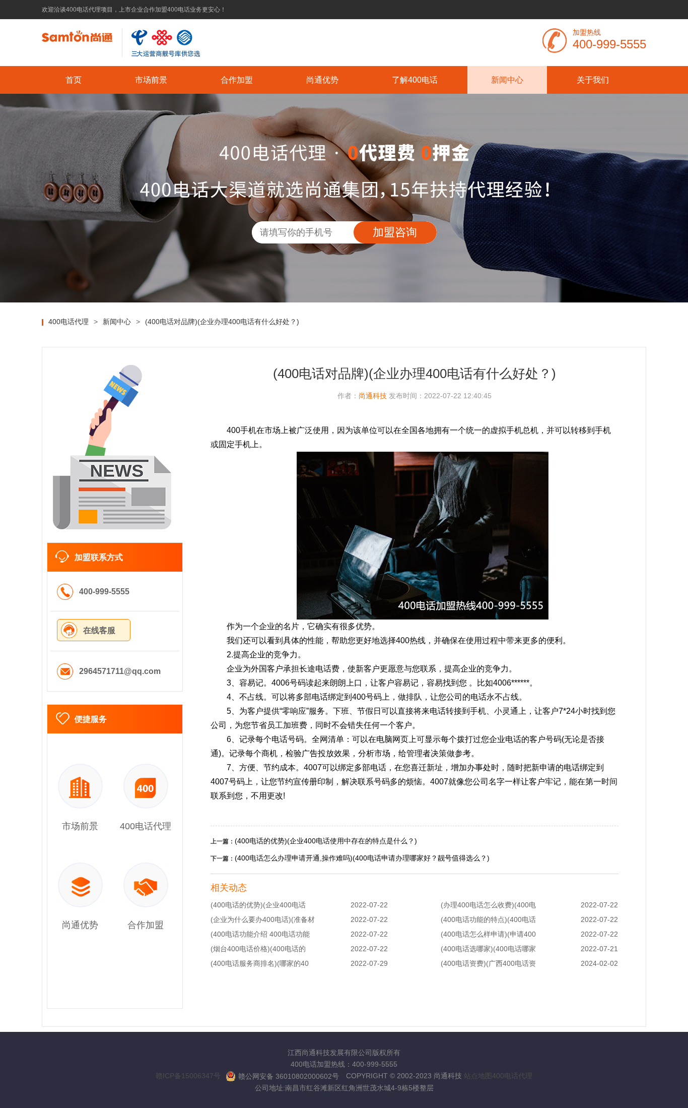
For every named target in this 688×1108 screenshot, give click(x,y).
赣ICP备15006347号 (188, 1076)
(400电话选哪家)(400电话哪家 (488, 949)
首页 (73, 80)
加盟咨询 (395, 232)
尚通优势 (322, 80)
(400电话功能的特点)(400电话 (488, 919)
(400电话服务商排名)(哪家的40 (260, 963)
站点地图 (478, 1076)
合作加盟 (237, 80)
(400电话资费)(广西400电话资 (488, 963)
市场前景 (151, 80)
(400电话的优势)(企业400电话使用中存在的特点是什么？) (326, 841)
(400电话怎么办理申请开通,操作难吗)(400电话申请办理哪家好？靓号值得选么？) (362, 858)
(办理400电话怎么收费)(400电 (488, 905)
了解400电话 (415, 80)
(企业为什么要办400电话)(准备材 (263, 919)
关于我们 (593, 80)
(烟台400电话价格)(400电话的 (258, 949)
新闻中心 (507, 80)
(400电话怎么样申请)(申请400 (488, 934)
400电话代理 (512, 1076)
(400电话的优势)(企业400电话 (258, 905)
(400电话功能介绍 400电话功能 (260, 934)
